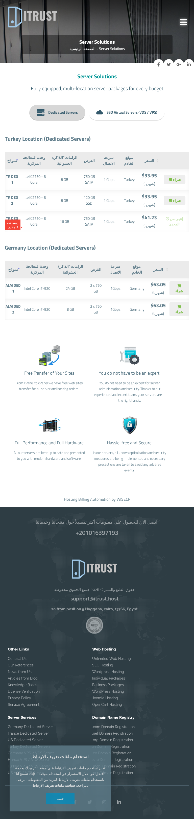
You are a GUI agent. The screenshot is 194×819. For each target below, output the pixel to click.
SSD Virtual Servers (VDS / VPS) (132, 112)
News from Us (20, 672)
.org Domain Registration (112, 740)
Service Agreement (23, 705)
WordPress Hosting (108, 691)
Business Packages (108, 685)
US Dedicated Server (25, 740)
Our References (21, 665)
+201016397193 (97, 532)
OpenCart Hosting (107, 705)
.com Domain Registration (113, 727)
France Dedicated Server (28, 733)
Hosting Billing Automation (87, 499)
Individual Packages (108, 678)
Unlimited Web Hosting (111, 659)
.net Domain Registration (112, 733)
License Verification (24, 691)
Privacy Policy (19, 698)
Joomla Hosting (105, 698)
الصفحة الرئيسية (82, 49)
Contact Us (17, 659)
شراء (176, 179)
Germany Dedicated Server (30, 727)
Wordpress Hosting (108, 672)
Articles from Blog (23, 678)
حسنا (60, 798)
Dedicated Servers (63, 112)
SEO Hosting (102, 665)
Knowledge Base (22, 685)
